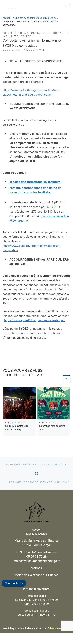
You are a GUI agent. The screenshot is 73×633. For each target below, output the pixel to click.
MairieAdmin (13, 50)
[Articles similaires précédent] (58, 379)
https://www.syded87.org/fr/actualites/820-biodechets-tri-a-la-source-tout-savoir (31, 92)
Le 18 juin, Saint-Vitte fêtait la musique (16, 427)
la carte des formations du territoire (35, 182)
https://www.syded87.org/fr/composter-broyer (34, 320)
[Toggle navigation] (68, 5)
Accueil (6, 17)
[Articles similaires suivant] (67, 379)
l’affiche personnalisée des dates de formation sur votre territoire (35, 190)
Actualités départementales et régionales (35, 17)
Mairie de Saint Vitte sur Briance (36, 575)
